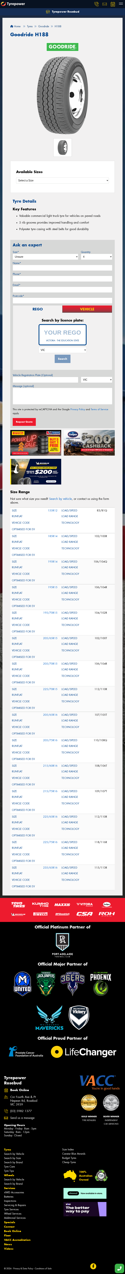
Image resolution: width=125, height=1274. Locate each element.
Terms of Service (99, 409)
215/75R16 (50, 791)
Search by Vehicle (14, 1154)
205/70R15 (50, 663)
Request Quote (24, 421)
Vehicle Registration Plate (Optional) (33, 375)
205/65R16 (50, 715)
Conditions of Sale (43, 1268)
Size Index (68, 1149)
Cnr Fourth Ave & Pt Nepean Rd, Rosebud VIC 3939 (23, 1100)
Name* (17, 263)
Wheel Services (12, 1213)
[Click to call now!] (96, 4)
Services (9, 1188)
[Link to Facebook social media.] (93, 1266)
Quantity (85, 252)
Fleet (7, 1235)
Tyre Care (9, 1166)
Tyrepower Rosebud (65, 11)
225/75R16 (50, 842)
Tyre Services (11, 1209)
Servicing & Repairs (15, 1205)
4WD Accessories (14, 1192)
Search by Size (12, 1158)
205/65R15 (50, 638)
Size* (16, 252)
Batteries (8, 1196)
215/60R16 (50, 765)
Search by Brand (13, 1162)
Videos (8, 1248)
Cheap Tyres (69, 1162)
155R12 (52, 510)
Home (17, 26)
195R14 (52, 561)
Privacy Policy (77, 409)
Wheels (9, 1175)
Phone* (17, 274)
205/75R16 (50, 740)
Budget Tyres (69, 1158)
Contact (9, 1226)
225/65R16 (50, 816)
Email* (16, 285)
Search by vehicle (60, 499)
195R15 (52, 587)
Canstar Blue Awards (73, 1153)
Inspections (10, 1201)
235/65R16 (50, 867)
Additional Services (15, 1218)
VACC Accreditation (17, 1240)
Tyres (7, 1149)
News (8, 1244)
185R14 (52, 536)
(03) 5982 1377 (21, 1111)
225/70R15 (50, 689)
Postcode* (18, 296)
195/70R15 (50, 612)
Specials (9, 1222)
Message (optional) (23, 386)
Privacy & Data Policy (23, 1268)
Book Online (12, 1231)
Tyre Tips (9, 1171)
